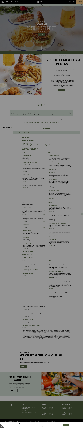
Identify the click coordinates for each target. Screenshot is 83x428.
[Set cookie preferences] (2, 426)
